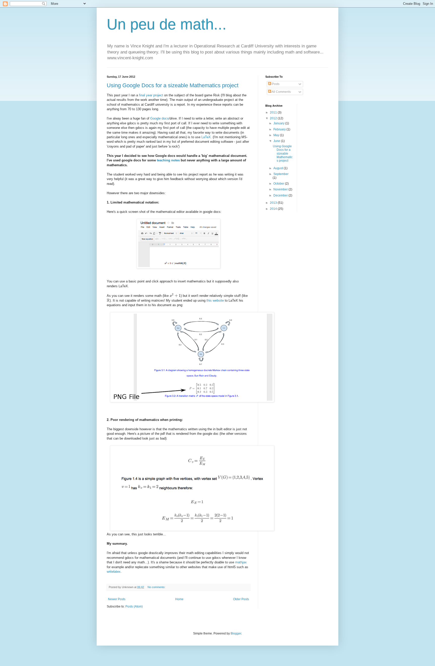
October (279, 183)
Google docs (159, 118)
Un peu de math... (167, 24)
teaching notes (168, 160)
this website (215, 300)
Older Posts (241, 599)
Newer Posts (116, 599)
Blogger (236, 633)
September (280, 174)
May (276, 135)
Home (179, 599)
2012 (274, 118)
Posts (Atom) (134, 606)
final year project (151, 95)
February (279, 129)
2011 (274, 112)
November (280, 189)
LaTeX (206, 137)
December (280, 195)
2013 (274, 203)
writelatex (114, 571)
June (277, 141)
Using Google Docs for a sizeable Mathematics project (172, 85)
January (279, 123)
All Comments (281, 92)
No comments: (157, 587)
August (278, 168)
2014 (274, 209)
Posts (275, 84)
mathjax (241, 562)
